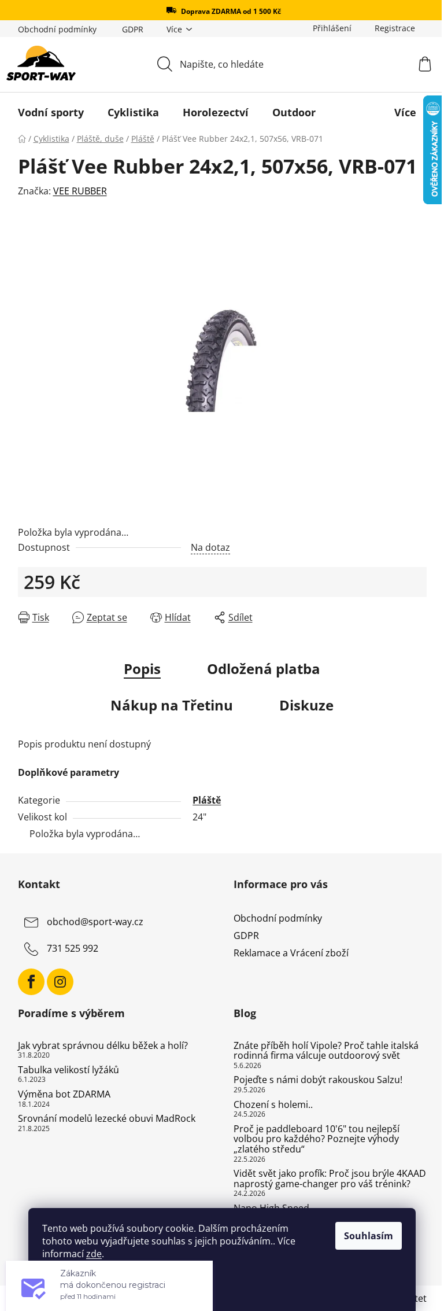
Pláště (207, 800)
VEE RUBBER (80, 191)
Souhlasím (368, 1235)
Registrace (395, 28)
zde (94, 1253)
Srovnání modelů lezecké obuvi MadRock (106, 1119)
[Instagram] (60, 981)
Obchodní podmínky (57, 29)
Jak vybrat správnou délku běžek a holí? (103, 1046)
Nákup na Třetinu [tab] (171, 705)
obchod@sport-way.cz (95, 921)
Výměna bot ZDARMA (64, 1094)
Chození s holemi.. (273, 1105)
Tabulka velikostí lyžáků (68, 1070)
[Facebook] (31, 981)
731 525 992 (72, 948)
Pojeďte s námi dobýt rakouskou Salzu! (318, 1080)
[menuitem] (50, 112)
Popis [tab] (142, 668)
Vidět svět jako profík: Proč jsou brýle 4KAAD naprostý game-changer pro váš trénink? (330, 1179)
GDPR (132, 29)
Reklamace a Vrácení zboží (291, 953)
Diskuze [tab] (306, 705)
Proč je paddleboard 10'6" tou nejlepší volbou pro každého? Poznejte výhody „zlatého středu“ (316, 1139)
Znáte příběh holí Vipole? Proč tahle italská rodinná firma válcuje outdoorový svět (326, 1051)
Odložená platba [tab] (263, 668)
